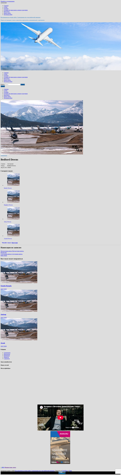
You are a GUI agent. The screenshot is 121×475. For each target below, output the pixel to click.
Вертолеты (7, 354)
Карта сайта (7, 13)
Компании (7, 355)
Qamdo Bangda (6, 286)
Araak (3, 343)
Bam (70, 470)
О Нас (5, 7)
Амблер (3, 314)
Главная (6, 5)
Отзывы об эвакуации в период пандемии (16, 10)
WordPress (65, 470)
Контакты (6, 11)
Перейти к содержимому (8, 1)
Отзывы (6, 8)
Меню (2, 86)
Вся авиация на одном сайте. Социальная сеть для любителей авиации (20, 17)
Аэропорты (4, 155)
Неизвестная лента (10, 467)
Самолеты (7, 358)
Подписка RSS (8, 14)
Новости (6, 357)
